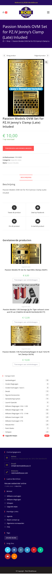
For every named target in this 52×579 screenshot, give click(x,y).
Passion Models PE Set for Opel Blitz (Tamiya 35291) (26, 270)
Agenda (9, 516)
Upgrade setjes (16, 160)
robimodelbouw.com (19, 473)
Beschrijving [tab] (26, 177)
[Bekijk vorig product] (4, 55)
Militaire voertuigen (14, 496)
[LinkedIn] (27, 550)
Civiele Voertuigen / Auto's (14, 388)
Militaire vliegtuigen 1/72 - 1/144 (16, 413)
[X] (8, 550)
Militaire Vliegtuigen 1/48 (14, 410)
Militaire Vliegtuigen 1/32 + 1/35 (16, 406)
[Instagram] (21, 550)
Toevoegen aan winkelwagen (18, 148)
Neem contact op (13, 520)
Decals (7, 391)
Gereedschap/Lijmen (12, 399)
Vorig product (11, 56)
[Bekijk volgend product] (47, 55)
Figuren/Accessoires (12, 395)
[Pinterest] (34, 550)
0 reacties (18, 486)
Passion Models (13, 163)
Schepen (8, 432)
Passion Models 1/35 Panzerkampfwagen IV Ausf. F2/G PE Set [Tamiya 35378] (26, 353)
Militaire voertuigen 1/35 (14, 417)
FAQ (8, 527)
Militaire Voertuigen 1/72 (14, 421)
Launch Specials (11, 402)
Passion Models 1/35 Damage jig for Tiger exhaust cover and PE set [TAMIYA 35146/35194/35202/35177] (26, 310)
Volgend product (39, 56)
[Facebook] (14, 550)
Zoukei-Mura (11, 538)
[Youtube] (8, 556)
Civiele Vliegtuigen (11, 384)
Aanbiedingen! (10, 380)
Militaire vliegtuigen (14, 499)
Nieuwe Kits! (9, 425)
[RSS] (14, 556)
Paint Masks (9, 428)
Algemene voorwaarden (15, 523)
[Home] (3, 41)
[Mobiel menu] (48, 12)
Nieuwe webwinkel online (15, 483)
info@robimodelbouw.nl (21, 466)
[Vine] (40, 550)
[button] (46, 62)
